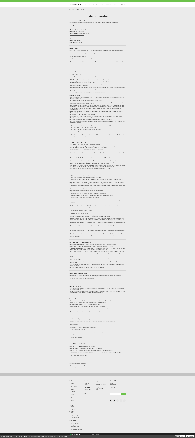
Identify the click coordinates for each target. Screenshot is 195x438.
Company (114, 4)
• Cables (71, 412)
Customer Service (84, 365)
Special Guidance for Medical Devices (77, 35)
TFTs (85, 4)
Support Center (83, 367)
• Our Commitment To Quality (100, 383)
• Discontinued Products (74, 426)
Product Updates (72, 425)
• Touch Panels (72, 419)
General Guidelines (73, 27)
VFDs (97, 4)
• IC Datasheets (86, 383)
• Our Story (97, 381)
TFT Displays (71, 382)
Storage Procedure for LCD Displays (76, 42)
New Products (72, 380)
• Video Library (86, 390)
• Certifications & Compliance (100, 384)
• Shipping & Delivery (99, 387)
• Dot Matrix (72, 408)
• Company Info (98, 390)
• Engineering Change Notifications (76, 429)
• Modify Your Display (74, 421)
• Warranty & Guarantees (99, 385)
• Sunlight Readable (73, 386)
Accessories (101, 4)
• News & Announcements (99, 388)
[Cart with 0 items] (122, 4)
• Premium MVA (73, 384)
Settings (177, 436)
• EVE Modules (72, 391)
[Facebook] (111, 400)
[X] (121, 400)
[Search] (124, 4)
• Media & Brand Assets (99, 397)
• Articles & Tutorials (87, 389)
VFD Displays (71, 405)
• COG (71, 397)
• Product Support (113, 387)
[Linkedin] (117, 400)
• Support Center (87, 380)
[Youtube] (114, 400)
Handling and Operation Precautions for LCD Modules (79, 29)
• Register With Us (113, 380)
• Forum (85, 393)
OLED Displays (72, 399)
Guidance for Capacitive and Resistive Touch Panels (79, 33)
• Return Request (113, 385)
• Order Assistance (113, 384)
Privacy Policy (65, 436)
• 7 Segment (72, 406)
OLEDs (93, 4)
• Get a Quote (112, 383)
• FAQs (96, 389)
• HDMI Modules (73, 389)
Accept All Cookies (190, 436)
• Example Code (86, 382)
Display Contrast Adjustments (75, 40)
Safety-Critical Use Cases (75, 36)
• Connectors (72, 414)
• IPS (71, 388)
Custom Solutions (108, 4)
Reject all (182, 436)
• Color (71, 403)
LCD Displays (71, 392)
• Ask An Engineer (87, 392)
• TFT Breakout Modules (74, 417)
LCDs (89, 4)
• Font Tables (86, 384)
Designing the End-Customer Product (77, 31)
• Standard (72, 383)
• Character (72, 394)
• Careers (97, 395)
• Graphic (71, 395)
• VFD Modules (72, 409)
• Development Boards (74, 415)
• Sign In (111, 382)
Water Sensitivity (73, 38)
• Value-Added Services (74, 423)
